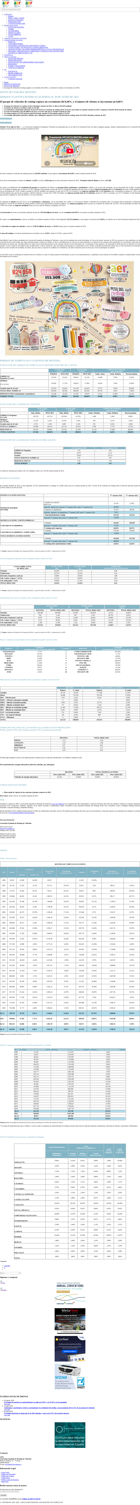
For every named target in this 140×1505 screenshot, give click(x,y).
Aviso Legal (5, 1472)
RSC (5, 69)
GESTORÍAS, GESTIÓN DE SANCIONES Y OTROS (26, 45)
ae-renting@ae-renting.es (13, 1464)
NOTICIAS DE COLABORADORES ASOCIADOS (26, 62)
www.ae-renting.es (58, 804)
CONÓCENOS (8, 14)
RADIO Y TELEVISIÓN (16, 66)
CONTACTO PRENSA (16, 68)
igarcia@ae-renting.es (7, 828)
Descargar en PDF (6, 119)
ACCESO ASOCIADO (10, 77)
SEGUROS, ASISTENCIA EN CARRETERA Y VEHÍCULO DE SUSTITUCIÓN (36, 51)
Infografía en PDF (6, 123)
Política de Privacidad (8, 1474)
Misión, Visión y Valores (16, 18)
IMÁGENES (12, 64)
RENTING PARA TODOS (11, 25)
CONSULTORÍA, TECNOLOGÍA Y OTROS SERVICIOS (28, 47)
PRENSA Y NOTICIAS (10, 57)
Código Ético (5, 1478)
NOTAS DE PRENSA (11, 86)
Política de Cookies (7, 1476)
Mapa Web (4, 1481)
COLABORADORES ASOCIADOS (13, 40)
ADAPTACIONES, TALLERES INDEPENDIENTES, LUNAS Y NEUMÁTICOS (36, 49)
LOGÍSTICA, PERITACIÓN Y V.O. (20, 53)
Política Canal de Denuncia (10, 1480)
